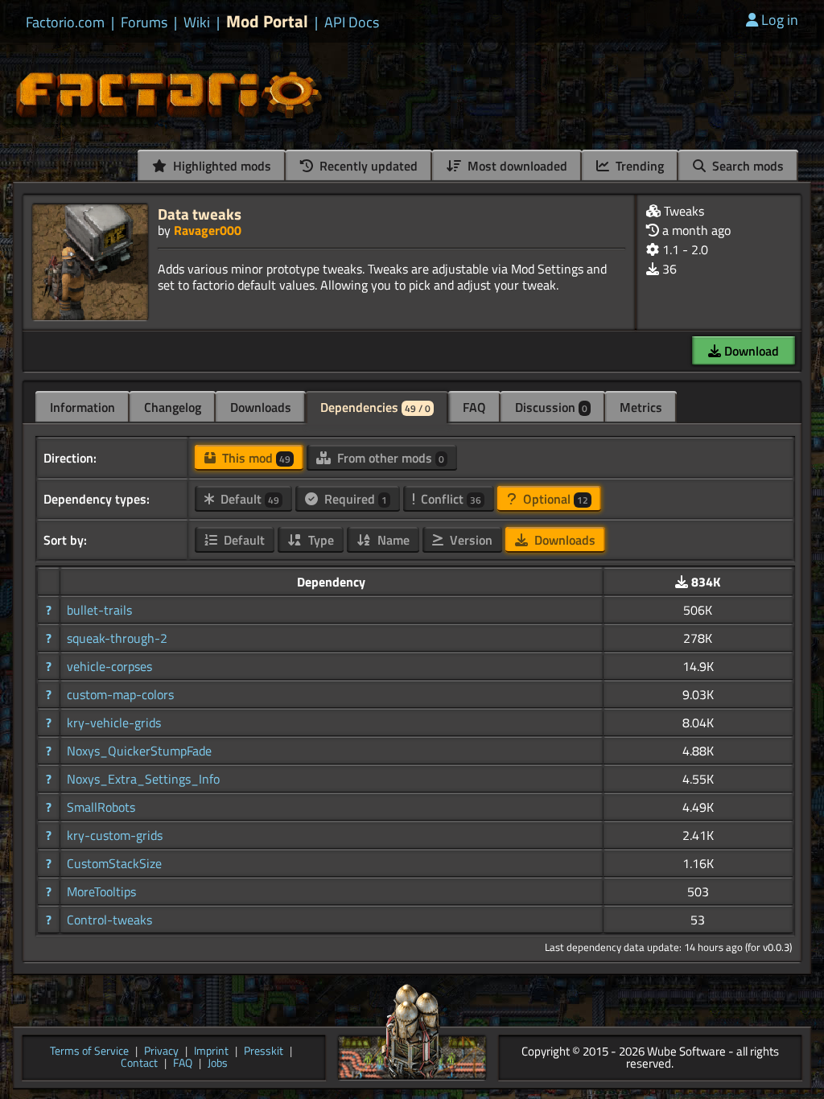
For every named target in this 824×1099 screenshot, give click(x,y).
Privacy (161, 1052)
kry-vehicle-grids (114, 722)
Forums (144, 22)
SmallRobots (101, 807)
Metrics (641, 407)
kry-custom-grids (115, 835)
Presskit (263, 1052)
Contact (139, 1064)
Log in (779, 20)
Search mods (746, 165)
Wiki (196, 22)
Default (248, 498)
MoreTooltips (101, 891)
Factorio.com (65, 22)
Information (82, 407)
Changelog (172, 407)
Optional (554, 498)
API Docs (351, 22)
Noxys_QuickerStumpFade (139, 750)
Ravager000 (207, 230)
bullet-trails (99, 609)
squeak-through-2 (117, 638)
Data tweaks (199, 213)
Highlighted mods (220, 165)
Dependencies (375, 407)
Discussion (551, 407)
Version (469, 540)
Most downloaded (515, 165)
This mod (254, 457)
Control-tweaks (109, 919)
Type (319, 540)
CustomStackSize (114, 863)
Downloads (260, 407)
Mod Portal (267, 21)
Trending (638, 165)
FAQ (474, 407)
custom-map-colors (120, 694)
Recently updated (367, 165)
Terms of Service (89, 1052)
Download (750, 350)
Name (392, 540)
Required (354, 498)
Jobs (218, 1064)
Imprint (211, 1052)
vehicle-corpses (109, 666)
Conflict (449, 498)
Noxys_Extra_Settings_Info (143, 778)
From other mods (389, 457)
